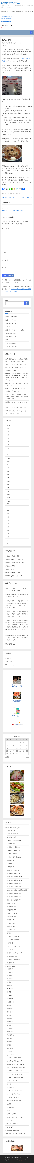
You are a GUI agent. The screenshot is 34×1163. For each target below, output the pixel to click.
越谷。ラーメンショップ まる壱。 (14, 330)
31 (20, 753)
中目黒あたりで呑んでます (12, 572)
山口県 (9, 1041)
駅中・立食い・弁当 (12, 1100)
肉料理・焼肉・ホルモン (14, 1064)
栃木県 (9, 989)
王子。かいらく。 (10, 411)
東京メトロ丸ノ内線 (12, 887)
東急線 (9, 920)
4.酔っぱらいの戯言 (10, 1124)
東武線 (18, 193)
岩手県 (9, 979)
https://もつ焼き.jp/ (6, 18)
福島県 (9, 985)
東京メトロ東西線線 (12, 893)
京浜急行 (9, 930)
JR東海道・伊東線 (12, 850)
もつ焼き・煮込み (12, 1057)
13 (7, 748)
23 (17, 751)
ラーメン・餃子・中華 (10, 193)
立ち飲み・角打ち (12, 1097)
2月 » (27, 757)
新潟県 (9, 1008)
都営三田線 (10, 903)
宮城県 (9, 982)
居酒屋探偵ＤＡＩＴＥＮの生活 (14, 559)
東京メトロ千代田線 (12, 883)
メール (5, 260)
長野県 (9, 1002)
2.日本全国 (8, 966)
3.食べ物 (7, 1055)
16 (17, 748)
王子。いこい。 (9, 340)
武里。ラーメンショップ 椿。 (13, 394)
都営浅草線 (10, 906)
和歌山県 (9, 1035)
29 (13, 753)
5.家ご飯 (7, 1127)
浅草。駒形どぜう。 (11, 359)
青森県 (9, 972)
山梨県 (9, 1005)
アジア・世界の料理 (12, 1094)
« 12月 (7, 757)
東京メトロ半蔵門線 (12, 877)
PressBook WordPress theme (20, 1161)
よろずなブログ (15, 629)
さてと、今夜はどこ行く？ (12, 556)
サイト (4, 267)
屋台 (8, 1110)
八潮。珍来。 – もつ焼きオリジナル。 (13, 210)
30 (17, 753)
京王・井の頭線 (11, 939)
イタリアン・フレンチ (13, 1091)
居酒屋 (9, 1107)
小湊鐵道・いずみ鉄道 (13, 959)
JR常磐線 (10, 844)
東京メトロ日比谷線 (12, 880)
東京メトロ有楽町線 (12, 896)
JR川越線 (10, 867)
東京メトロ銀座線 (12, 873)
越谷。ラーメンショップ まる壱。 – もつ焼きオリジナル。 (16, 397)
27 (7, 753)
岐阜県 (9, 1022)
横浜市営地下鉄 (11, 956)
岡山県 (9, 1038)
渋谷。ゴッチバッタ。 (11, 320)
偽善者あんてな (9, 569)
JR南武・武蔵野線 (12, 853)
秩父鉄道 (9, 963)
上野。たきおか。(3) (11, 346)
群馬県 (9, 992)
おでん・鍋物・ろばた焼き (14, 1067)
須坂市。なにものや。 (11, 402)
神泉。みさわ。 (9, 364)
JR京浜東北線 (11, 834)
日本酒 (9, 1084)
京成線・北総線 (11, 936)
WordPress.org (9, 665)
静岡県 (9, 1018)
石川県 (9, 1015)
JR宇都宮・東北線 (12, 847)
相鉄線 (9, 943)
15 (13, 748)
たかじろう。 (18, 43)
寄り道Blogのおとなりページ (13, 576)
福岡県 (9, 1051)
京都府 (9, 1028)
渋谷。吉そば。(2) (10, 323)
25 (23, 751)
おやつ (9, 1120)
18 (23, 748)
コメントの (9, 661)
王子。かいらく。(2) (11, 336)
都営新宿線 (10, 910)
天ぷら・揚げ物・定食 (13, 1074)
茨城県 (9, 995)
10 (20, 745)
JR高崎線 (10, 863)
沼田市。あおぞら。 (11, 333)
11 (23, 745)
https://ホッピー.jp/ (6, 21)
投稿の (8, 658)
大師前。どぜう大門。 (11, 317)
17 (20, 748)
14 (10, 748)
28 (10, 753)
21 (10, 751)
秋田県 (9, 975)
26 (27, 751)
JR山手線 (10, 830)
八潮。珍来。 (9, 326)
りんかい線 (10, 949)
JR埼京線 (10, 837)
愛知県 (9, 1025)
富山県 (9, 1012)
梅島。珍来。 (9, 383)
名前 (4, 252)
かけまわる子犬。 (17, 624)
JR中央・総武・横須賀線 (14, 857)
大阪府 (9, 1031)
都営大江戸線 (11, 913)
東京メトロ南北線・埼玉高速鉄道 (16, 890)
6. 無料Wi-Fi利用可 (10, 1130)
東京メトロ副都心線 (12, 900)
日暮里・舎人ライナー (13, 953)
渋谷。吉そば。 (9, 368)
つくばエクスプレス (12, 946)
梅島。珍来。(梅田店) (11, 389)
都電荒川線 (10, 916)
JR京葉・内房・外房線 (13, 840)
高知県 (9, 1048)
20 (7, 751)
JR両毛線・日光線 (12, 870)
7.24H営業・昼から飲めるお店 (13, 1134)
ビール (9, 1087)
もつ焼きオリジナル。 (11, 3)
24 (20, 751)
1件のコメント (8, 46)
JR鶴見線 (10, 860)
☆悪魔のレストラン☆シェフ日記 (14, 562)
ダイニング (10, 1114)
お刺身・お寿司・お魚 (13, 1061)
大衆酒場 (9, 1104)
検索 (6, 300)
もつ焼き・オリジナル (17, 620)
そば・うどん (11, 1081)
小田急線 (9, 926)
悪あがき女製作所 (10, 566)
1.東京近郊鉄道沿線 (10, 828)
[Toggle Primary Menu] (31, 32)
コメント (5, 228)
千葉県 (9, 998)
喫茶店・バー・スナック (14, 1117)
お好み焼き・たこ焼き (13, 1071)
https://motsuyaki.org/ (6, 16)
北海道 (9, 969)
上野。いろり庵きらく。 (12, 343)
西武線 (9, 933)
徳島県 (9, 1045)
